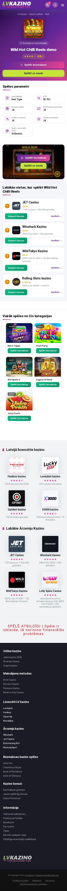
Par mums (8, 826)
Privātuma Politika (12, 818)
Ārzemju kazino (11, 661)
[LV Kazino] (16, 4)
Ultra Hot (8, 763)
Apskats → (56, 216)
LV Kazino (22, 14)
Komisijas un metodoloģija (35, 43)
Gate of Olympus (12, 776)
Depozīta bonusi (11, 798)
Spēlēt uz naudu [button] (33, 73)
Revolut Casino (11, 684)
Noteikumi (8, 822)
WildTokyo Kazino (35, 251)
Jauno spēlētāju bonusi (15, 794)
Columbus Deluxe (12, 767)
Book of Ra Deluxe (12, 771)
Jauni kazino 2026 (12, 657)
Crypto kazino (10, 665)
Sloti (47, 14)
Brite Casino (9, 680)
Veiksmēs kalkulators (14, 814)
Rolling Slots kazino (36, 278)
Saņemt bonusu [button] (16, 216)
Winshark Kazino (34, 227)
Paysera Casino (11, 688)
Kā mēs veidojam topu (14, 835)
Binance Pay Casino (13, 692)
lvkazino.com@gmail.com (47, 875)
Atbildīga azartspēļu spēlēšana (19, 839)
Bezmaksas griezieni (14, 790)
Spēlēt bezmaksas (35, 64)
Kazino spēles (36, 14)
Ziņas (6, 831)
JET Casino (30, 202)
